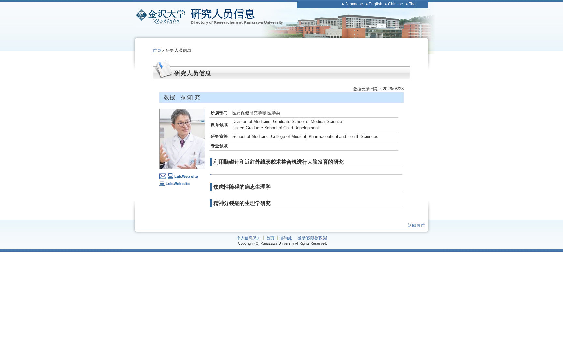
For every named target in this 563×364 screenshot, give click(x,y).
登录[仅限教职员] (312, 238)
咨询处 (286, 238)
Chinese (395, 4)
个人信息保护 (248, 238)
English (375, 4)
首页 (157, 50)
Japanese (354, 4)
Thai (413, 4)
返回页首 (416, 225)
